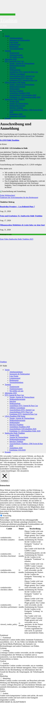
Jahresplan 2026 (11, 59)
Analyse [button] (3, 661)
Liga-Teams (13, 42)
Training (8, 51)
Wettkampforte (14, 70)
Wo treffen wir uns (16, 57)
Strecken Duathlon (16, 91)
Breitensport (14, 47)
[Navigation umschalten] (1, 30)
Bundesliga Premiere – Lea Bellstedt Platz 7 (17, 207)
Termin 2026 (14, 101)
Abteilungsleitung (16, 38)
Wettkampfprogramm (17, 65)
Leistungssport (14, 44)
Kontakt (8, 118)
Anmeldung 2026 (16, 114)
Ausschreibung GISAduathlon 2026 (22, 95)
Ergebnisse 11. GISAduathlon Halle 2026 (24, 97)
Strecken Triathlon (16, 108)
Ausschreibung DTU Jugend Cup (22, 76)
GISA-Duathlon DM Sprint (15, 82)
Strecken (12, 68)
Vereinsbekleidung (16, 49)
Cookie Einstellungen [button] (8, 471)
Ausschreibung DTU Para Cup (21, 78)
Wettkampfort (14, 89)
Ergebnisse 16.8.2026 (17, 116)
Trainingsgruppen (16, 55)
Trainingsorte (14, 53)
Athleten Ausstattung (17, 74)
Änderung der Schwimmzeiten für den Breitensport (19, 197)
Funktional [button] (4, 635)
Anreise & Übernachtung (18, 103)
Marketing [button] (4, 676)
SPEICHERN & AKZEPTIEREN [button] (13, 702)
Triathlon (8, 20)
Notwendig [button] (4, 513)
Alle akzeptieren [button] (23, 471)
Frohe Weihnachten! (7, 195)
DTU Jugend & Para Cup (14, 61)
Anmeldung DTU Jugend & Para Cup (23, 72)
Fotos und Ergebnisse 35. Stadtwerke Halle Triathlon (21, 216)
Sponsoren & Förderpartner (19, 40)
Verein (7, 36)
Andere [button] (3, 691)
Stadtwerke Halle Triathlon (15, 99)
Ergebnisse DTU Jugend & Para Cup (23, 80)
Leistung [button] (3, 648)
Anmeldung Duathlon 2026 (19, 93)
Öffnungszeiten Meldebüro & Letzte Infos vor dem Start (22, 225)
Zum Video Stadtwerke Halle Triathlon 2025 (16, 239)
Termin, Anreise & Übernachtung (21, 63)
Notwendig (7, 516)
